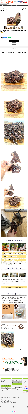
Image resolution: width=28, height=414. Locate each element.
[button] (25, 5)
